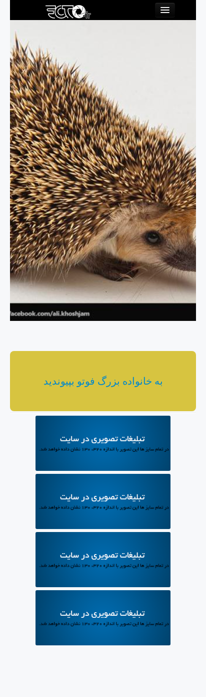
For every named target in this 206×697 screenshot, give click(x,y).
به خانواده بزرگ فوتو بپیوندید (103, 381)
